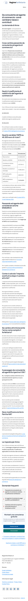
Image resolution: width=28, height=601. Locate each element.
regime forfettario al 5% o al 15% (15, 408)
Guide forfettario (6, 570)
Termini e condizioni (7, 582)
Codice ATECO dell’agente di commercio (14, 131)
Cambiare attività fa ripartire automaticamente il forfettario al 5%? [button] (13, 506)
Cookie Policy (6, 584)
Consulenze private (7, 574)
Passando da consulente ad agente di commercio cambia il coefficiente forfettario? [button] (13, 491)
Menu (24, 7)
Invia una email (14, 530)
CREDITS (23, 598)
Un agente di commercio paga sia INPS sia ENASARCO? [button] (14, 499)
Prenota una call (14, 526)
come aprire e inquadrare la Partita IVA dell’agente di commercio (14, 436)
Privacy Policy (18, 582)
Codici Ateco (5, 572)
